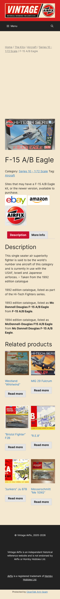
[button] (52, 26)
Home (8, 47)
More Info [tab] (38, 235)
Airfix (10, 576)
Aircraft (32, 47)
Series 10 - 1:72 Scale (33, 171)
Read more (15, 393)
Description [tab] (18, 235)
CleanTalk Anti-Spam (37, 591)
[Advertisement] (30, 86)
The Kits (20, 47)
